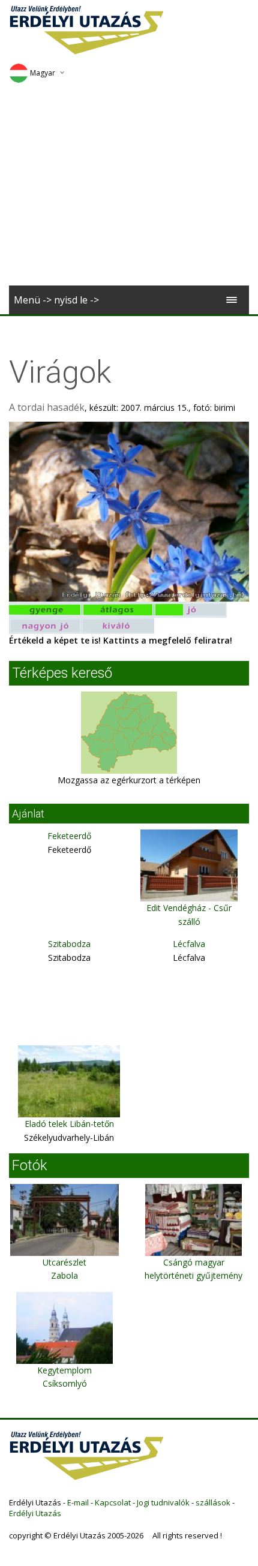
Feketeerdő (69, 835)
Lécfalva (189, 943)
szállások (213, 1502)
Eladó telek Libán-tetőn (69, 1123)
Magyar (42, 73)
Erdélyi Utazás (35, 1513)
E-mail (78, 1502)
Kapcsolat (113, 1502)
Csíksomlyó (65, 1383)
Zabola (64, 1275)
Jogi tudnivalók (163, 1502)
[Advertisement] (129, 188)
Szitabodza (69, 943)
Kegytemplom (64, 1370)
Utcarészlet (64, 1262)
